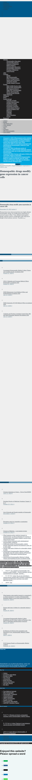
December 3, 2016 (8, 513)
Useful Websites (8, 697)
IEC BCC (6, 685)
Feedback (6, 740)
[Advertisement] (16, 41)
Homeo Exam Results (13, 93)
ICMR (21, 564)
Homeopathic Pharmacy (14, 68)
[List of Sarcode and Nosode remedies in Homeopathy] (6, 509)
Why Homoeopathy (8, 131)
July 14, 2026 (7, 295)
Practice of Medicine (12, 70)
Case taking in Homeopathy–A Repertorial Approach (15, 732)
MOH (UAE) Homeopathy (14, 87)
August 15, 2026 (8, 623)
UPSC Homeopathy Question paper (11, 567)
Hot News (6, 3)
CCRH (19, 561)
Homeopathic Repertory (13, 67)
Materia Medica (11, 65)
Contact (5, 9)
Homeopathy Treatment (10, 694)
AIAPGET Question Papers (11, 703)
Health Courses (7, 700)
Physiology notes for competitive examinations (15, 521)
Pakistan (9, 112)
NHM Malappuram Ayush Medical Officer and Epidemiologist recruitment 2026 (15, 292)
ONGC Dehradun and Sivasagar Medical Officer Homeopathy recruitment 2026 (16, 282)
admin (13, 209)
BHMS (8, 75)
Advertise (6, 737)
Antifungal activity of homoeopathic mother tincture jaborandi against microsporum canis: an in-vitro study (17, 545)
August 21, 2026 (8, 599)
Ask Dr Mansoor (8, 739)
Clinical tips (6, 679)
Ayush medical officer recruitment (7, 561)
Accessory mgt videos (9, 674)
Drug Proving (10, 71)
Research (6, 118)
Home (5, 2)
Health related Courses (13, 83)
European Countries (12, 106)
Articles (5, 59)
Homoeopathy (18, 562)
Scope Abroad (7, 99)
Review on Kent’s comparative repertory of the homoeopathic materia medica (16, 715)
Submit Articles (7, 6)
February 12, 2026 (8, 646)
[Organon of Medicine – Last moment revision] (6, 528)
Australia (9, 113)
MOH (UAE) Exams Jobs (14, 86)
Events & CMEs (7, 676)
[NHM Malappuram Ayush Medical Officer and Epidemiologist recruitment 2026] (6, 289)
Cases (5, 126)
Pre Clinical (6, 677)
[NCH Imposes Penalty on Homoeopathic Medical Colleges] (6, 640)
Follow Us (6, 8)
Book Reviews (7, 680)
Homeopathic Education (14, 61)
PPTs (4, 97)
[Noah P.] (5, 712)
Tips (4, 128)
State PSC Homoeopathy (14, 90)
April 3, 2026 (7, 635)
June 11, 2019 (7, 493)
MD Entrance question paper (9, 565)
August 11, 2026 (8, 273)
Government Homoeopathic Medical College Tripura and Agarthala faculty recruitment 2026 (17, 271)
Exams (5, 84)
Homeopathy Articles (13, 62)
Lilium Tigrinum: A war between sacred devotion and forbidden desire (16, 724)
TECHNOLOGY (8, 123)
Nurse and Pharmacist (13, 80)
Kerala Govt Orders (8, 682)
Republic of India (11, 100)
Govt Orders (6, 132)
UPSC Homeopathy (9, 698)
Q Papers (6, 96)
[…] (24, 218)
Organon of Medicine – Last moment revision (15, 531)
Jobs (4, 73)
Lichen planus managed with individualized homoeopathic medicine (15, 541)
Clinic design (7, 125)
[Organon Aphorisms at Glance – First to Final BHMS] (6, 489)
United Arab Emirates (13, 102)
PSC (17, 565)
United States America (13, 108)
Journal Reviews (8, 695)
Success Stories (8, 683)
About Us (6, 736)
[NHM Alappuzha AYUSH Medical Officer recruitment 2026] (6, 300)
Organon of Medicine (13, 64)
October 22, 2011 (8, 504)
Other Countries (11, 115)
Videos (5, 121)
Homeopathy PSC (11, 562)
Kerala (8, 116)
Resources (6, 5)
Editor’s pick (3, 585)
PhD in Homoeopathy (13, 78)
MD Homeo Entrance (13, 89)
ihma (24, 564)
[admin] (5, 729)
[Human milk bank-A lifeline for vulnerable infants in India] (6, 605)
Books (5, 122)
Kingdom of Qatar (12, 103)
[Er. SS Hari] (5, 720)
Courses (5, 74)
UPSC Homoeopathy (13, 92)
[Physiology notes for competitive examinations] (6, 519)
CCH (16, 561)
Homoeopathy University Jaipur (13, 564)
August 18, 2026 (8, 610)
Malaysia (9, 110)
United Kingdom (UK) (13, 109)
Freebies (5, 129)
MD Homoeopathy (12, 77)
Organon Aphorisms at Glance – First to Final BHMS (17, 492)
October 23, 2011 (8, 523)
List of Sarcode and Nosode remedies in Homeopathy (17, 512)
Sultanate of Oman (12, 105)
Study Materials (7, 94)
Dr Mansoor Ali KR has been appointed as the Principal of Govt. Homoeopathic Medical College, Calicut (16, 632)
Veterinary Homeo (12, 81)
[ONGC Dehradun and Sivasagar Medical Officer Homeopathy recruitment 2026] (6, 278)
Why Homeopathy (8, 692)
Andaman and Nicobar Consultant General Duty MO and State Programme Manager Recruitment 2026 (17, 314)
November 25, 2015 (5, 209)
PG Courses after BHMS (10, 701)
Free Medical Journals (9, 691)
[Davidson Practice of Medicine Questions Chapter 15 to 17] (6, 498)
